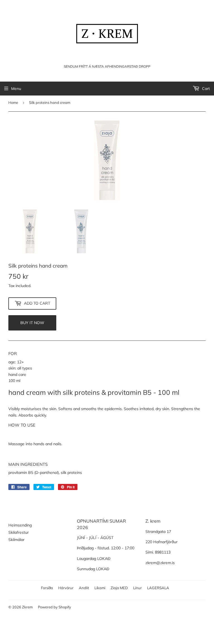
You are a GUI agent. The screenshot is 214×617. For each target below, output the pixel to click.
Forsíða (47, 588)
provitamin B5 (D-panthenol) (33, 472)
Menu (16, 88)
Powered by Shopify (54, 607)
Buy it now (32, 322)
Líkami (99, 588)
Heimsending (20, 525)
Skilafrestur (18, 532)
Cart (205, 88)
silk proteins (71, 472)
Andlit (84, 588)
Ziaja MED (119, 588)
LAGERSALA (158, 588)
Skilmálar (16, 539)
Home (13, 102)
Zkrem (27, 607)
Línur (137, 588)
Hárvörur (66, 588)
